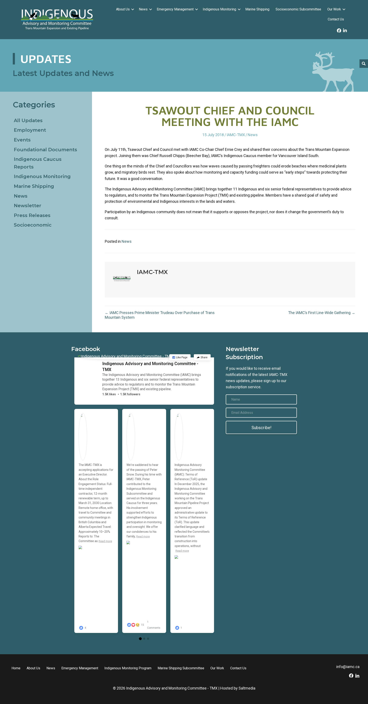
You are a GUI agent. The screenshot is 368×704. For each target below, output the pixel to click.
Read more (105, 541)
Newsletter (27, 205)
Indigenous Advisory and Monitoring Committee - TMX (150, 366)
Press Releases (32, 215)
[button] (133, 9)
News (143, 9)
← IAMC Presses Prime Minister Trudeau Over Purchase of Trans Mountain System (160, 315)
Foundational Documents (45, 150)
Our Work (334, 9)
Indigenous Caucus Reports (38, 163)
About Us (123, 9)
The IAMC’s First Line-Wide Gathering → (321, 312)
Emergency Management (175, 9)
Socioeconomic (33, 225)
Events (22, 140)
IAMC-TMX (236, 135)
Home (16, 668)
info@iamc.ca (347, 666)
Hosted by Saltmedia (237, 688)
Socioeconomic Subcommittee (298, 9)
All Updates (28, 120)
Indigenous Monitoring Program (127, 668)
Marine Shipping (257, 9)
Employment (30, 130)
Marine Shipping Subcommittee (181, 668)
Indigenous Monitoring (219, 9)
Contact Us (336, 19)
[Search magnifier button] (363, 63)
